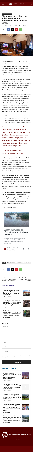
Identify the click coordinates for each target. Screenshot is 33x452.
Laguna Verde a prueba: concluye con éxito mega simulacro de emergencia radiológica (12, 397)
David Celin (6, 26)
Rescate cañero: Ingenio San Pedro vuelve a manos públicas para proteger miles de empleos (12, 303)
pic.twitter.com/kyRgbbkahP (11, 146)
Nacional (4, 14)
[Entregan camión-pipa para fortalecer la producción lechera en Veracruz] (26, 293)
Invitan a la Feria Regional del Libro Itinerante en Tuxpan (24, 279)
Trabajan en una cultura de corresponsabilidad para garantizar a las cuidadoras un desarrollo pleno (11, 407)
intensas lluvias (5, 265)
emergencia (19, 262)
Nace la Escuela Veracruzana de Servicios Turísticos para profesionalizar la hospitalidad (12, 376)
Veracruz (9, 14)
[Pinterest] (16, 29)
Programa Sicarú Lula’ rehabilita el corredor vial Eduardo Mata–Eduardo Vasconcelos (12, 387)
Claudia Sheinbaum (11, 262)
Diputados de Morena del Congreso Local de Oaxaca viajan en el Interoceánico (9, 279)
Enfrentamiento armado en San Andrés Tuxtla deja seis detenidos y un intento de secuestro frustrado (12, 313)
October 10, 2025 (18, 153)
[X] (12, 29)
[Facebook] (8, 29)
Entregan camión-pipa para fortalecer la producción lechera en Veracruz (11, 293)
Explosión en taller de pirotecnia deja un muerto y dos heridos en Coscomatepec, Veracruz (12, 418)
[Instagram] (16, 439)
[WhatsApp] (20, 29)
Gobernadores (27, 262)
